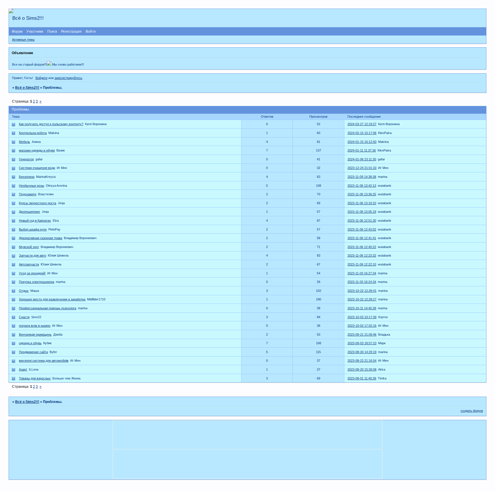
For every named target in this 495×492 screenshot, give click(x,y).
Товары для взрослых (35, 378)
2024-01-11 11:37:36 (361, 150)
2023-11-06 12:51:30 (361, 220)
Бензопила (26, 176)
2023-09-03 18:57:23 (361, 343)
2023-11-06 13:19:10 (361, 203)
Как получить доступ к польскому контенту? (51, 124)
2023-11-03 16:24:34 (361, 282)
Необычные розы (31, 185)
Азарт (23, 369)
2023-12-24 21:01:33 (361, 168)
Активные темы (23, 39)
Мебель (24, 141)
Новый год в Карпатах (35, 220)
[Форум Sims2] (49, 64)
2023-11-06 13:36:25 (361, 194)
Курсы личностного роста (37, 203)
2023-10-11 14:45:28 (361, 308)
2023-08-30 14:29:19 (361, 352)
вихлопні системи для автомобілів (43, 360)
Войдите (42, 78)
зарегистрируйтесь (68, 78)
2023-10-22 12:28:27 (361, 299)
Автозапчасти (29, 264)
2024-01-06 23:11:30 (361, 159)
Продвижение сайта (33, 352)
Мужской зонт (29, 247)
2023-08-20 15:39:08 (361, 369)
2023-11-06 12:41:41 (361, 238)
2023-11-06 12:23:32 (361, 255)
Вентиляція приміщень (35, 334)
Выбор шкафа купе (33, 229)
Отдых (24, 290)
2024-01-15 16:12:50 (361, 141)
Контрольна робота (33, 133)
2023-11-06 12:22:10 (361, 264)
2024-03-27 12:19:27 (361, 124)
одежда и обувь (30, 343)
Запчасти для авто (32, 255)
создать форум (472, 410)
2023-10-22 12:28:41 (361, 290)
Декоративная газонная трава (40, 238)
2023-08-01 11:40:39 (361, 378)
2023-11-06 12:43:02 (361, 229)
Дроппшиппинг (29, 211)
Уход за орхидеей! (32, 273)
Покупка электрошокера (36, 282)
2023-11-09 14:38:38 (361, 176)
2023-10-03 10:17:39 (361, 317)
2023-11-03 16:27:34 (361, 273)
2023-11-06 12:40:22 (361, 247)
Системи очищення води (37, 168)
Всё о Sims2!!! (27, 88)
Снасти (24, 317)
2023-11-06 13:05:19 (361, 211)
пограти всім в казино (34, 325)
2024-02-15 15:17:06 (361, 133)
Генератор (26, 159)
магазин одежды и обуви (37, 150)
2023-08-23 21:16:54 (361, 360)
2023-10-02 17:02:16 (361, 325)
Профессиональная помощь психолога (47, 308)
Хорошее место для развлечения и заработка (52, 299)
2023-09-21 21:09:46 (361, 334)
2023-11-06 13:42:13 (361, 185)
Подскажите (27, 194)
